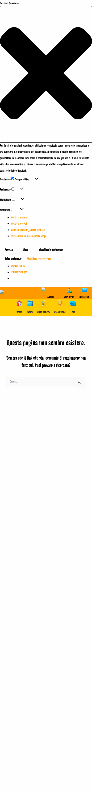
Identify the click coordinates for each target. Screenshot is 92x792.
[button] (46, 74)
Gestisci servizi (19, 223)
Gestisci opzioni (19, 217)
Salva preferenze (13, 258)
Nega (25, 249)
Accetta (9, 249)
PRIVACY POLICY (19, 272)
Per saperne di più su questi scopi (28, 236)
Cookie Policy (18, 266)
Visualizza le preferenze (51, 249)
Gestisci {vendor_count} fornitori (28, 230)
